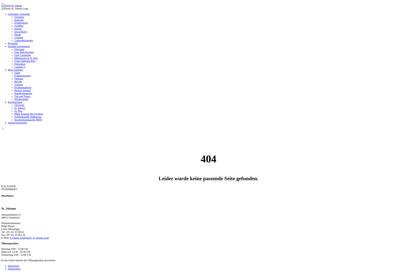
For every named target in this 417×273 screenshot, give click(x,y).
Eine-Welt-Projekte (24, 52)
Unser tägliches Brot (24, 61)
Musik (17, 34)
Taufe (17, 72)
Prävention (19, 64)
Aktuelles (19, 17)
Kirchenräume (15, 102)
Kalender (19, 20)
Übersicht (19, 105)
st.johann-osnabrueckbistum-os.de (29, 237)
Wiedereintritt (21, 99)
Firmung (18, 78)
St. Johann (19, 108)
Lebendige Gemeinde (19, 14)
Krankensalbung (22, 87)
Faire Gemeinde (22, 55)
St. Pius (18, 111)
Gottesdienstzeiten (23, 40)
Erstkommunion (22, 75)
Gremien (18, 37)
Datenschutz (14, 268)
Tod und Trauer (22, 96)
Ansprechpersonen (17, 122)
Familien (18, 25)
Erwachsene (20, 31)
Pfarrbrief (13, 43)
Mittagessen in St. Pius (26, 58)
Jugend (18, 28)
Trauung (18, 84)
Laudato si (19, 67)
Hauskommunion (23, 93)
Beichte (18, 81)
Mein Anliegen (15, 69)
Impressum (13, 266)
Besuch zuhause (22, 90)
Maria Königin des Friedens (28, 114)
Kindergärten (21, 23)
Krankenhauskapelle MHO (28, 119)
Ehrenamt (19, 49)
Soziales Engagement (19, 46)
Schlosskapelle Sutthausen (27, 116)
